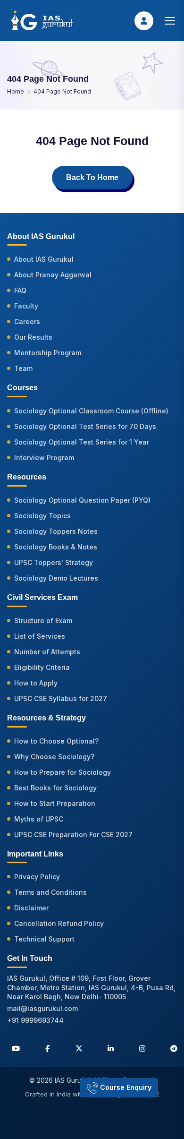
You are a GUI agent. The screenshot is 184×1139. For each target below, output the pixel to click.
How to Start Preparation (54, 803)
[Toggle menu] (170, 21)
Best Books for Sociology (55, 788)
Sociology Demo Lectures (56, 578)
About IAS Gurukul (44, 259)
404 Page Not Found (62, 91)
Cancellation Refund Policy (59, 923)
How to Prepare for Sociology (62, 772)
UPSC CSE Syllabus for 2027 (60, 698)
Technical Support (44, 939)
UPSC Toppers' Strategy (53, 562)
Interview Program (44, 458)
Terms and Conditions (50, 892)
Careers (27, 321)
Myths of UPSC (38, 819)
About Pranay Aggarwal (53, 275)
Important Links (35, 854)
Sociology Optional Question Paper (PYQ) (82, 500)
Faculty (26, 306)
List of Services (39, 636)
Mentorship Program (47, 353)
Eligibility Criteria (42, 667)
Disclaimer (31, 908)
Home (15, 91)
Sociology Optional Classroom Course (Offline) (91, 411)
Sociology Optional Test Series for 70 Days (85, 426)
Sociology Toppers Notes (56, 531)
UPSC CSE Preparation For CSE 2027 (73, 835)
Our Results (33, 337)
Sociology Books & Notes (55, 547)
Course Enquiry (124, 1087)
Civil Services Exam (42, 597)
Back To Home (92, 177)
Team (23, 368)
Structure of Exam (43, 621)
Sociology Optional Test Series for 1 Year (81, 442)
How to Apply (36, 683)
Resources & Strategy (46, 718)
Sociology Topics (42, 516)
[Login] (143, 20)
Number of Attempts (47, 652)
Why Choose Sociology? (54, 757)
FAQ (20, 290)
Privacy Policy (37, 877)
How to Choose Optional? (56, 741)
